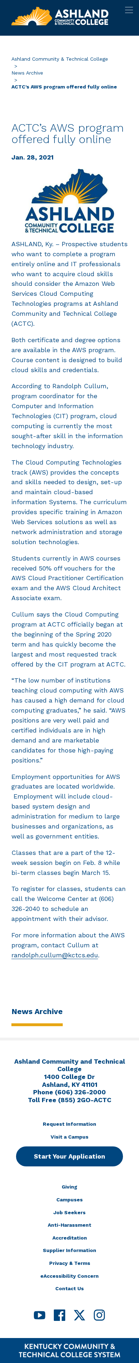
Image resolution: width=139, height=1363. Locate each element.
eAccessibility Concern (69, 1276)
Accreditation (69, 1238)
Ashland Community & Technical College (59, 59)
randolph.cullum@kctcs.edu (54, 955)
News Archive (27, 73)
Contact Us (69, 1288)
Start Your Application (69, 1156)
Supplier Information (69, 1250)
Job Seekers (69, 1212)
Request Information (69, 1124)
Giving (69, 1187)
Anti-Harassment (69, 1225)
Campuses (69, 1199)
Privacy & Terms (69, 1263)
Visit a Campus (69, 1137)
